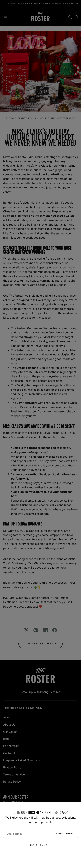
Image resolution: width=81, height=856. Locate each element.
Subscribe (64, 833)
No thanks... (40, 845)
